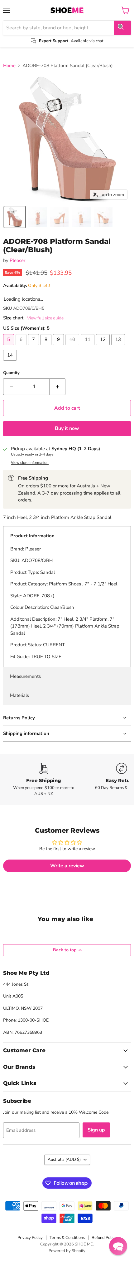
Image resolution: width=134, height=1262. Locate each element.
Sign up (96, 1129)
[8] (47, 347)
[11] (88, 347)
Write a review (67, 865)
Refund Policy (104, 1237)
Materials (19, 695)
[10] (73, 347)
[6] (22, 347)
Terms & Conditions (67, 1237)
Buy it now (67, 428)
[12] (103, 347)
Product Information (32, 536)
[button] (14, 217)
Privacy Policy (30, 1237)
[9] (59, 347)
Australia (64, 1159)
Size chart (13, 318)
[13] (119, 347)
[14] (10, 362)
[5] (9, 347)
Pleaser (17, 260)
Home (9, 65)
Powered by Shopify (67, 1251)
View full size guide (45, 318)
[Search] (122, 28)
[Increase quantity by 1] (57, 386)
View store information (30, 463)
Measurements (25, 676)
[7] (34, 347)
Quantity (11, 373)
